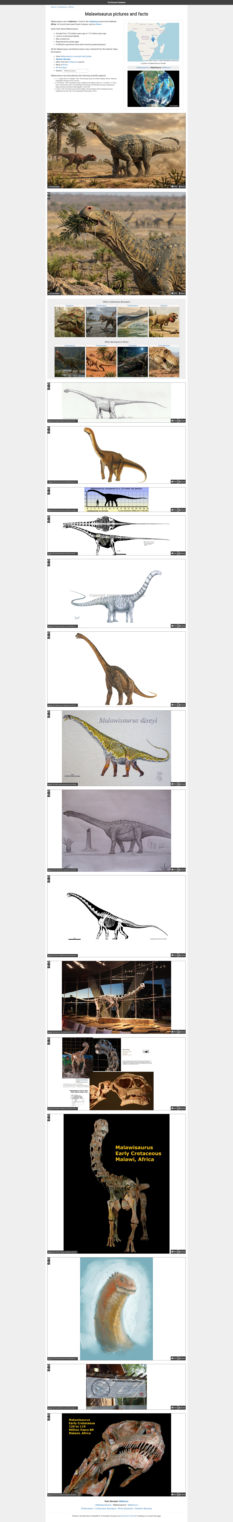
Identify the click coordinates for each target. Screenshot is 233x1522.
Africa (71, 7)
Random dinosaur (63, 59)
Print (175, 186)
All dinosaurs (61, 67)
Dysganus (70, 306)
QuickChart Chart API (129, 1516)
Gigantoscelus (101, 346)
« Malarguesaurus (143, 68)
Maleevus (123, 1501)
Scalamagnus (132, 306)
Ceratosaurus (70, 346)
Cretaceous (62, 7)
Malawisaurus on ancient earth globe (76, 56)
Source (50, 421)
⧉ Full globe (174, 106)
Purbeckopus (101, 306)
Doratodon (133, 346)
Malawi (99, 24)
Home (53, 7)
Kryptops (164, 306)
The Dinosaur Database (116, 2)
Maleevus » (166, 68)
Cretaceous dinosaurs (105, 1508)
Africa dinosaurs (126, 1508)
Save (183, 186)
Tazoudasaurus (164, 346)
